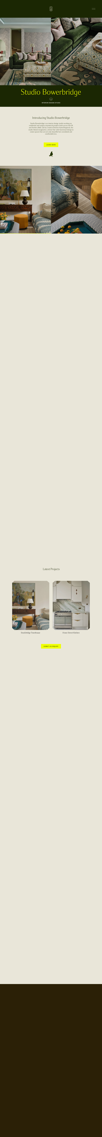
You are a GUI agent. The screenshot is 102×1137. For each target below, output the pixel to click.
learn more (51, 145)
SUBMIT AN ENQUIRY (51, 646)
